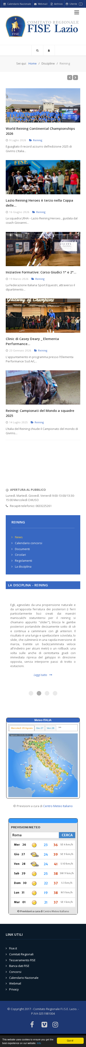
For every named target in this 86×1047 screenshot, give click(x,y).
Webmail (15, 983)
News (19, 537)
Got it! (70, 1040)
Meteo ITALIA (43, 720)
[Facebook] (32, 1024)
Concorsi (15, 972)
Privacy (14, 989)
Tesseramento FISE (22, 960)
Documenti (22, 549)
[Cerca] (37, 50)
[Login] (49, 50)
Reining (37, 140)
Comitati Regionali (21, 954)
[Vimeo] (44, 1024)
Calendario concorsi (28, 543)
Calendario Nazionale (24, 978)
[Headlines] (43, 26)
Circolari (20, 555)
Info (39, 1043)
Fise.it (13, 948)
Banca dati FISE (19, 966)
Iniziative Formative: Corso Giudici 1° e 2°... (41, 272)
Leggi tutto (40, 675)
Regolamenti (23, 561)
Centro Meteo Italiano (58, 806)
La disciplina (23, 566)
